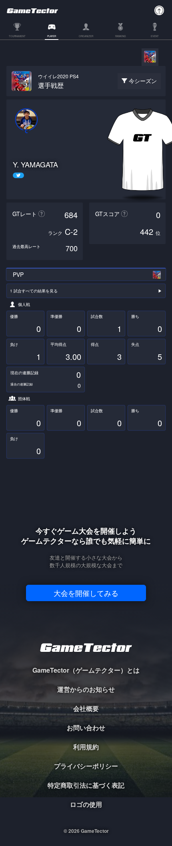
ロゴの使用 (86, 804)
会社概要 (86, 708)
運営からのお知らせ (86, 689)
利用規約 (86, 746)
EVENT (155, 36)
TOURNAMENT (17, 36)
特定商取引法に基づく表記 (86, 785)
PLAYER (51, 36)
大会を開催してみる (86, 593)
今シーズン (143, 80)
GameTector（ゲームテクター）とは (86, 670)
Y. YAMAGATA (35, 164)
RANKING (120, 36)
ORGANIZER (86, 36)
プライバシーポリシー (86, 766)
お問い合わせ (86, 727)
